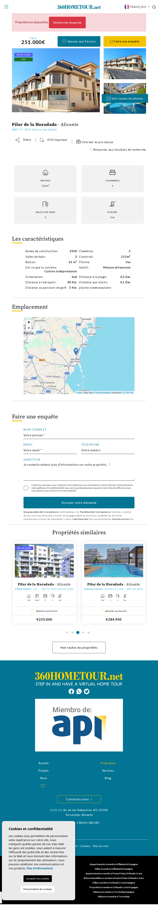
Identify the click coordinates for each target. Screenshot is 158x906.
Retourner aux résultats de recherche (119, 149)
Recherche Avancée (67, 22)
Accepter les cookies (37, 878)
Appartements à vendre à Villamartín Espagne (114, 864)
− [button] (29, 328)
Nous (43, 778)
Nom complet (35, 429)
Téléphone (90, 444)
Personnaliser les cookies (37, 889)
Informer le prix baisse (97, 142)
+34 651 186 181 (87, 822)
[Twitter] (86, 691)
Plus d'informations (40, 868)
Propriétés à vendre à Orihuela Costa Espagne (113, 887)
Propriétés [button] (108, 763)
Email (28, 444)
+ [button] (29, 322)
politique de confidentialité (51, 488)
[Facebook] (72, 691)
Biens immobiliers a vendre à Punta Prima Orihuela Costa (114, 878)
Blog (108, 778)
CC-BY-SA (128, 392)
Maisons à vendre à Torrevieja (113, 896)
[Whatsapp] (80, 691)
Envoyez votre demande (79, 502)
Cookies (85, 846)
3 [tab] (77, 632)
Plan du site (100, 846)
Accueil (43, 763)
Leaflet (79, 392)
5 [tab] (89, 632)
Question (32, 459)
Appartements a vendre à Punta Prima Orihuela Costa (114, 873)
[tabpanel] (44, 582)
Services (108, 770)
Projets (43, 770)
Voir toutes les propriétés (79, 647)
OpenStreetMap (102, 392)
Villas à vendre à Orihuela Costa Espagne (113, 882)
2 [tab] (72, 632)
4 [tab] (83, 632)
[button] (23, 140)
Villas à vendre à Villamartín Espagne (114, 868)
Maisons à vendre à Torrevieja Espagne (113, 891)
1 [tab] (67, 632)
